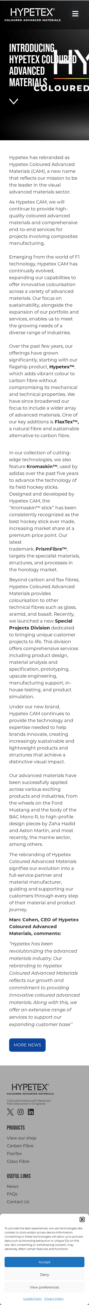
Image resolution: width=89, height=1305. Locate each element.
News (12, 1186)
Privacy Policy (54, 1298)
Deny (44, 1274)
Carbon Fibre (20, 1146)
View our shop (21, 1138)
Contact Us (18, 1202)
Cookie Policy (32, 1298)
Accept (44, 1262)
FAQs (12, 1194)
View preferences (44, 1287)
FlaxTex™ (66, 422)
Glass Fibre (18, 1161)
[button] (82, 1219)
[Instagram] (20, 1112)
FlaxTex (14, 1154)
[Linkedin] (30, 1112)
